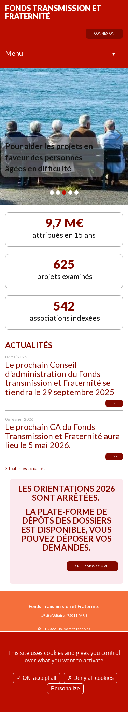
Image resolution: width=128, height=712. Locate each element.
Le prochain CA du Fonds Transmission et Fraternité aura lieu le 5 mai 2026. (62, 436)
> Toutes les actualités (25, 468)
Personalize (65, 688)
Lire (114, 403)
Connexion (104, 33)
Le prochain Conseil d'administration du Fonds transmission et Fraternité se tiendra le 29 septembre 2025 (59, 377)
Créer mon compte (92, 566)
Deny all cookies (93, 678)
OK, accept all (38, 678)
